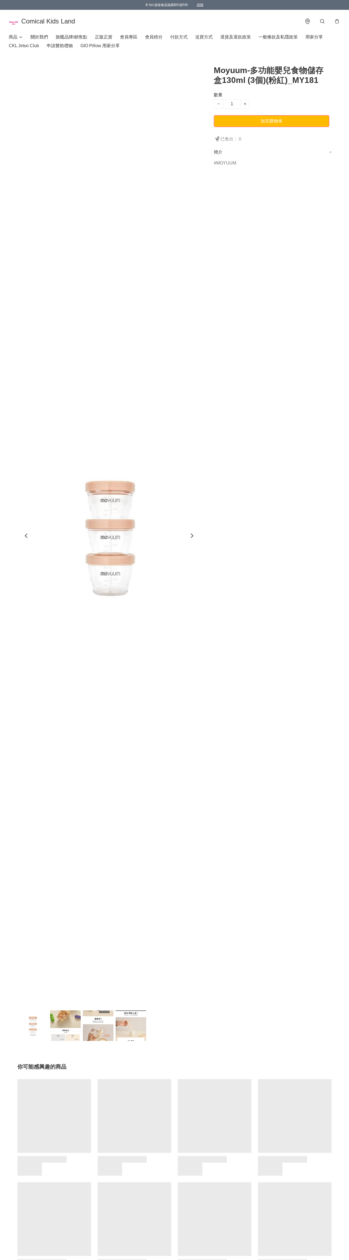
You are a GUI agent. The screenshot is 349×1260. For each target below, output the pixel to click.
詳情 (200, 5)
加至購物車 (271, 121)
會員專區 (128, 37)
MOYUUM (226, 163)
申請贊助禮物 (60, 45)
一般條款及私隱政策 (278, 37)
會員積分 (154, 37)
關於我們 (39, 37)
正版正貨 (103, 37)
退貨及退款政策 (235, 37)
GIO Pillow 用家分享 (100, 45)
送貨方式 (204, 37)
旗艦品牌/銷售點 (71, 37)
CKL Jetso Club (24, 45)
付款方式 (179, 37)
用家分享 (314, 37)
